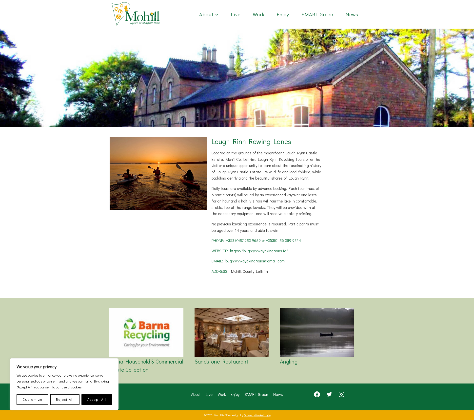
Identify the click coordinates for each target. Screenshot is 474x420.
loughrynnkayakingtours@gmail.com (255, 260)
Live (235, 14)
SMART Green (317, 14)
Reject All (65, 399)
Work (258, 14)
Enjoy (283, 14)
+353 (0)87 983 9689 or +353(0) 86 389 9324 (263, 240)
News (352, 14)
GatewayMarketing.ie (257, 415)
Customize (32, 399)
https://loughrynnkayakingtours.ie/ (259, 250)
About (196, 394)
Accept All (96, 399)
